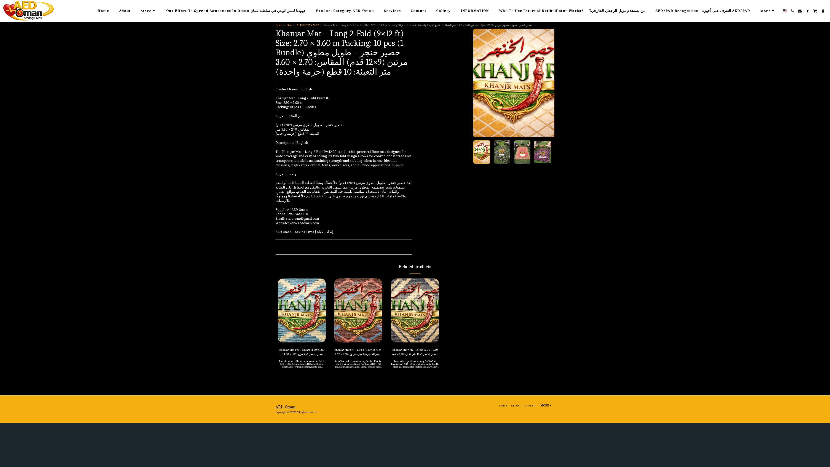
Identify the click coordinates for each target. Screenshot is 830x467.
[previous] (480, 83)
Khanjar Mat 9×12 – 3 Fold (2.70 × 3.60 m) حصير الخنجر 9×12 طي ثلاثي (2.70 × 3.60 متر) (415, 352)
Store (290, 25)
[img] (302, 310)
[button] (792, 11)
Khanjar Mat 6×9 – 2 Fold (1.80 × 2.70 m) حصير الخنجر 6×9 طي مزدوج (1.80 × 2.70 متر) (358, 352)
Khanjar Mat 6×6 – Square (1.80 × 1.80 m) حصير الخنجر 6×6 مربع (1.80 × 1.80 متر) (301, 352)
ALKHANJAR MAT (308, 25)
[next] (547, 83)
